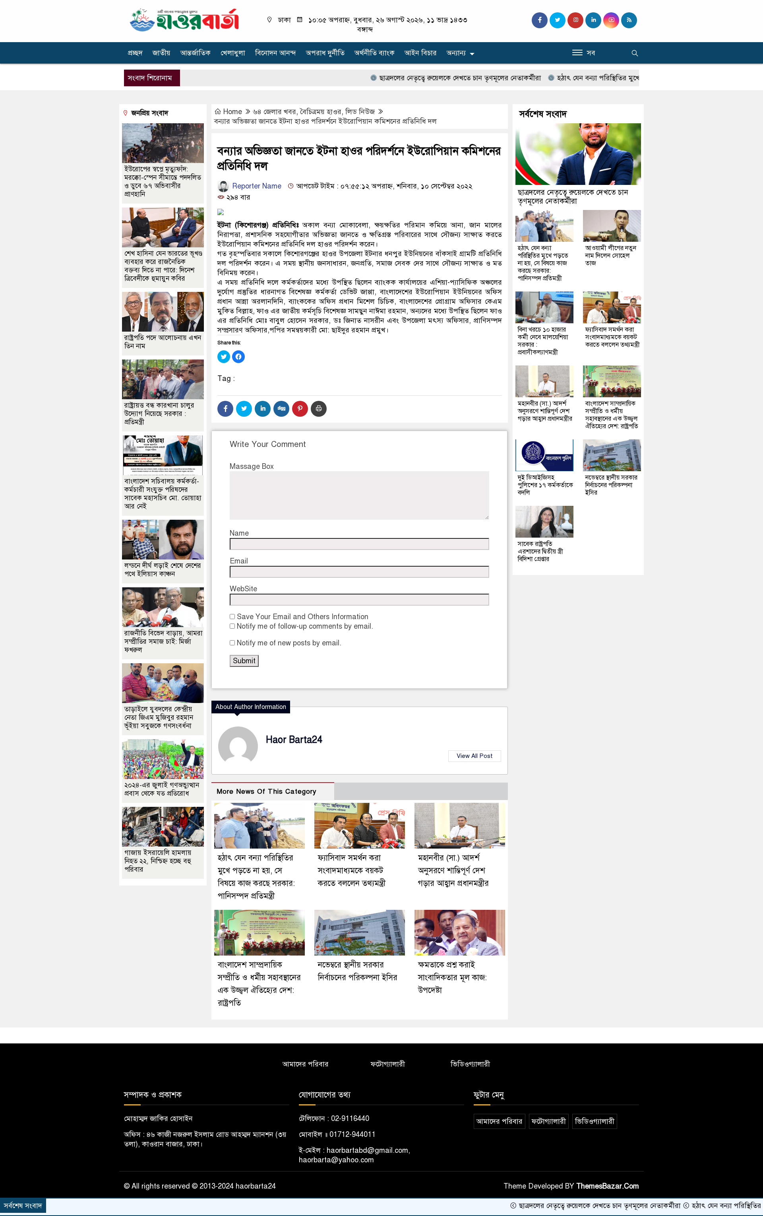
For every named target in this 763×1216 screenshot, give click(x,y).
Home (232, 111)
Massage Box (252, 466)
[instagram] (575, 20)
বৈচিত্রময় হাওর (320, 111)
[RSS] (629, 20)
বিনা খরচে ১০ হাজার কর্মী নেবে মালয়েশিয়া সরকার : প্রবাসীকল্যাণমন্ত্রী (543, 341)
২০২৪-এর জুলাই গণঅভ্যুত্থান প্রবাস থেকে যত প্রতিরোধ (161, 789)
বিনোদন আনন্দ (275, 53)
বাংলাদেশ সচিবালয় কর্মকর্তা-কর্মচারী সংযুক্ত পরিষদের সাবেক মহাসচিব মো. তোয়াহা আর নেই (162, 494)
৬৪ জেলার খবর (274, 111)
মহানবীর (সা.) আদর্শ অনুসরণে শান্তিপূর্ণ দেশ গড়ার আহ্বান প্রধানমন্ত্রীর (453, 870)
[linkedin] (593, 20)
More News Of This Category (267, 791)
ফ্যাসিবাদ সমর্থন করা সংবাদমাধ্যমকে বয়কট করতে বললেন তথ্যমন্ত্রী (351, 870)
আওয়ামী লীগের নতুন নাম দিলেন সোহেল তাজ (610, 255)
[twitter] (557, 20)
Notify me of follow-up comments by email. (305, 626)
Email (239, 561)
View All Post (475, 756)
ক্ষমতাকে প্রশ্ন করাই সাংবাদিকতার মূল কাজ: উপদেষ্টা (452, 977)
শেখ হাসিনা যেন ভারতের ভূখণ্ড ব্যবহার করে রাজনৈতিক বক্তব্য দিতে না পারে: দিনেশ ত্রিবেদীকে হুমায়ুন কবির (163, 266)
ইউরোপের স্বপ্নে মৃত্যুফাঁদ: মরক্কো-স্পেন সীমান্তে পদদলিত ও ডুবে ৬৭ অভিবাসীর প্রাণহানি (162, 181)
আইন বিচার (421, 53)
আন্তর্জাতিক (195, 53)
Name (239, 533)
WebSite (243, 589)
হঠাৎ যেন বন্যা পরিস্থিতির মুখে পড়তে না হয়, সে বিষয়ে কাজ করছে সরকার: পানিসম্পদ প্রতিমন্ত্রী (543, 263)
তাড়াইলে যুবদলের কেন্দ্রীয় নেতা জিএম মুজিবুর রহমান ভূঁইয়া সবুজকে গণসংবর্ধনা (158, 717)
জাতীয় (161, 53)
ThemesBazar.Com (607, 1186)
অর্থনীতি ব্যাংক (374, 53)
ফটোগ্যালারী (388, 1064)
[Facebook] (225, 409)
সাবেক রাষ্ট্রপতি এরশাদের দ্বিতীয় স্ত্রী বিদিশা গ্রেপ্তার (540, 551)
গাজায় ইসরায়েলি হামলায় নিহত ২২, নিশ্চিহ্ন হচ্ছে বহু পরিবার (158, 861)
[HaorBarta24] (185, 19)
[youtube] (611, 20)
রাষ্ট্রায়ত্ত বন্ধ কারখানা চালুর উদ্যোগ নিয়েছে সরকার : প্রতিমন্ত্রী (159, 413)
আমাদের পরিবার (306, 1064)
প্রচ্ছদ (135, 53)
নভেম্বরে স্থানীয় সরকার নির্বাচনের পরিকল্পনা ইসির (611, 485)
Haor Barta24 (294, 740)
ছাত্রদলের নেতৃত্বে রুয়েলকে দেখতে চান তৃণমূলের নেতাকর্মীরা (412, 78)
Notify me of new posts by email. (289, 643)
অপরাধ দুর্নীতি (325, 53)
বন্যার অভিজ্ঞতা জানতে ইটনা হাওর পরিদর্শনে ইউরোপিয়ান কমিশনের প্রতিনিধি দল (325, 121)
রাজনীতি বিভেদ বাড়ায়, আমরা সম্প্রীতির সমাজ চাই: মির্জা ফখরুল (163, 641)
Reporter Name (255, 186)
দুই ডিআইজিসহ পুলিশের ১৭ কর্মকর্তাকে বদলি (545, 485)
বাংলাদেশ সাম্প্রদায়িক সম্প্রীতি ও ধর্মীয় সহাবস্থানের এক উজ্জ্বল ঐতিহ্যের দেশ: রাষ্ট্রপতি (611, 415)
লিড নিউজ (360, 111)
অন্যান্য (456, 53)
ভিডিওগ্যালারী (470, 1064)
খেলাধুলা (233, 53)
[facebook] (540, 20)
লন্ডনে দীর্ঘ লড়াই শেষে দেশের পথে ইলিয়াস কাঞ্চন (162, 569)
